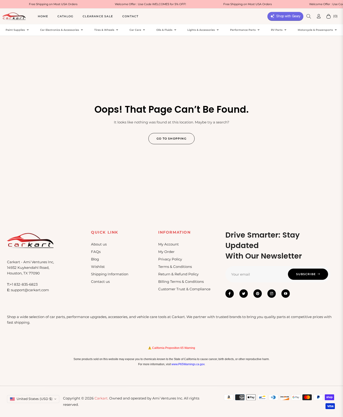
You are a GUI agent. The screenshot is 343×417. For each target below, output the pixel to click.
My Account (168, 244)
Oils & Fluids (164, 30)
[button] (309, 16)
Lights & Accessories (201, 30)
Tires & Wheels (104, 30)
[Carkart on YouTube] (285, 293)
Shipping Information (109, 274)
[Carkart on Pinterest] (257, 293)
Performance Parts (243, 30)
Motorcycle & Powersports (315, 30)
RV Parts (277, 30)
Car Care (135, 30)
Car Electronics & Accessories (59, 30)
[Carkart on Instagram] (271, 293)
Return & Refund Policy (178, 274)
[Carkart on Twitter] (243, 293)
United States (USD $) (34, 399)
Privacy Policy (170, 259)
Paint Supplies (15, 30)
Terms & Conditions (175, 266)
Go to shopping (171, 138)
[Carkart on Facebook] (229, 293)
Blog (95, 259)
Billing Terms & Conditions (181, 281)
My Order (166, 251)
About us (99, 244)
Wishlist (98, 266)
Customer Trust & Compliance (184, 289)
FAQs (96, 251)
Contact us (100, 281)
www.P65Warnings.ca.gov (188, 364)
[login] (319, 16)
